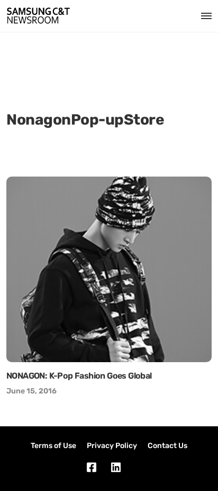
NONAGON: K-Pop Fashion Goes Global (79, 376)
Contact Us (167, 445)
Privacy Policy (112, 445)
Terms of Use (53, 445)
